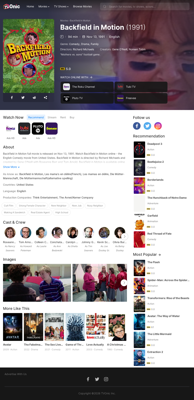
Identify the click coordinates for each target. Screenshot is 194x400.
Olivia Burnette (120, 242)
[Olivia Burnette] (120, 233)
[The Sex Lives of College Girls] (54, 327)
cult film (8, 205)
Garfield (152, 215)
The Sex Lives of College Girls (54, 344)
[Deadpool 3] (139, 149)
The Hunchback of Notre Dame (167, 197)
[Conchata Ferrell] (57, 233)
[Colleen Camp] (41, 233)
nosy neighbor (95, 205)
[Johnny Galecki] (88, 233)
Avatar (7, 344)
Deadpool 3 (154, 143)
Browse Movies (82, 6)
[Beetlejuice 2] (139, 167)
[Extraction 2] (139, 358)
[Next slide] (124, 236)
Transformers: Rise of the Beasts (168, 298)
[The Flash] (139, 268)
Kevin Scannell (104, 242)
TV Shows (60, 6)
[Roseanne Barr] (10, 233)
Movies (42, 6)
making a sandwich (14, 212)
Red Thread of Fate (159, 233)
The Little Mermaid (159, 334)
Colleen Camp (41, 242)
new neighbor (58, 205)
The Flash (153, 262)
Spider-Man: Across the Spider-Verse (168, 280)
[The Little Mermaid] (139, 340)
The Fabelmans (33, 344)
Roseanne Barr (10, 242)
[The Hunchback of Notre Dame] (139, 203)
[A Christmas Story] (116, 327)
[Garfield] (139, 221)
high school (61, 212)
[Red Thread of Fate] (139, 239)
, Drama (84, 44)
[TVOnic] (11, 6)
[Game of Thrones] (75, 327)
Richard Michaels (83, 49)
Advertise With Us (16, 374)
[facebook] (137, 128)
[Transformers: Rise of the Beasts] (139, 304)
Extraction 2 (155, 351)
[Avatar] (12, 327)
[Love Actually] (96, 327)
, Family (94, 44)
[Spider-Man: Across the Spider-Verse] (139, 286)
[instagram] (158, 128)
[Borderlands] (139, 185)
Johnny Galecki (88, 242)
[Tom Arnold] (25, 233)
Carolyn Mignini (73, 242)
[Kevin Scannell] (104, 233)
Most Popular (145, 254)
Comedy (74, 44)
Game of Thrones (75, 344)
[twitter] (147, 128)
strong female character (32, 205)
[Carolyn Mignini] (72, 233)
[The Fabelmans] (33, 327)
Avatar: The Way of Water (163, 316)
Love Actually (95, 344)
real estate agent (40, 212)
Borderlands (155, 179)
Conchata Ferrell (57, 242)
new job (76, 205)
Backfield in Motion (80, 20)
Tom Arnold (26, 242)
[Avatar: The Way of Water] (139, 322)
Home (30, 6)
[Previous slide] (5, 236)
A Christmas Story (116, 344)
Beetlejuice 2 (155, 161)
